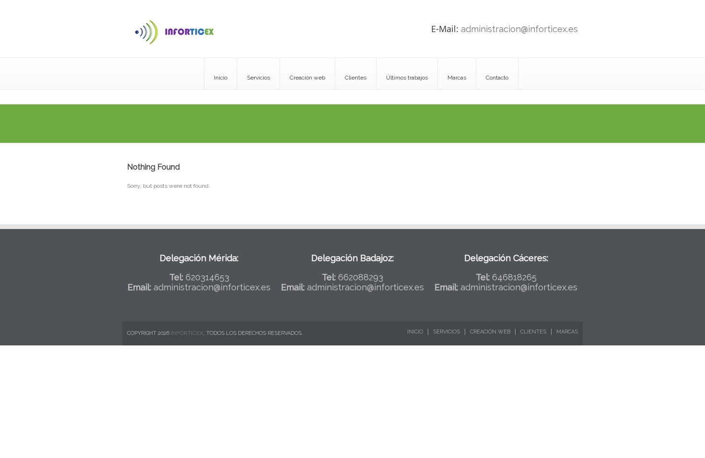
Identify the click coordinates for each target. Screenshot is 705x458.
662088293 (360, 277)
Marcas (456, 77)
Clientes (355, 77)
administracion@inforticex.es (519, 29)
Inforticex (187, 333)
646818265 (514, 277)
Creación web (307, 77)
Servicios (258, 77)
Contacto (497, 77)
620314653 (207, 277)
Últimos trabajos (407, 77)
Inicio (220, 77)
